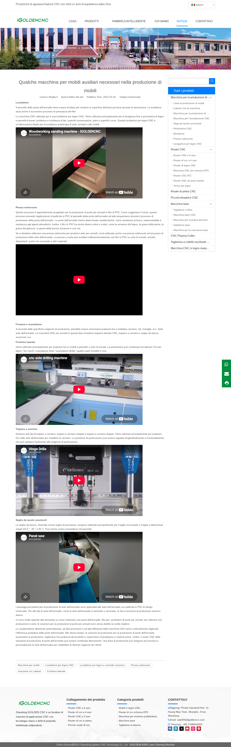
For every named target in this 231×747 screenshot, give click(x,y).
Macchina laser (180, 203)
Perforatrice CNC (183, 128)
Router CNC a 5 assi (184, 155)
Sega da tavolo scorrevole (187, 123)
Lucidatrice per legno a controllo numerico (102, 665)
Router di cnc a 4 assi (185, 160)
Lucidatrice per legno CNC (59, 665)
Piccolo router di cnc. (79, 725)
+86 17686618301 (193, 724)
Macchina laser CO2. (185, 214)
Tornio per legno (182, 185)
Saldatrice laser (182, 225)
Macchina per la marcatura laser (191, 230)
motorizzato (134, 97)
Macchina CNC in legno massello (191, 248)
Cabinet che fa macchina (187, 108)
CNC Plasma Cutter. (183, 235)
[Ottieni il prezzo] (226, 383)
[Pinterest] (199, 729)
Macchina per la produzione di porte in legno (194, 113)
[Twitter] (181, 729)
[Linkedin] (176, 729)
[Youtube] (187, 729)
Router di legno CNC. (185, 165)
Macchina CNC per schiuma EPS (191, 170)
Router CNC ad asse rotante (189, 180)
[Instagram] (193, 729)
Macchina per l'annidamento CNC (192, 118)
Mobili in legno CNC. (130, 708)
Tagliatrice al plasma (130, 725)
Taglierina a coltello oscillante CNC (192, 242)
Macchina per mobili (28, 665)
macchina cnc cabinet (29, 671)
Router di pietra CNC (183, 191)
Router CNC (178, 149)
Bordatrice (179, 133)
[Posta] (226, 373)
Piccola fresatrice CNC (184, 197)
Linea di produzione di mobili (189, 103)
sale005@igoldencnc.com (191, 719)
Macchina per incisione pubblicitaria (138, 716)
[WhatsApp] (226, 364)
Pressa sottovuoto (140, 665)
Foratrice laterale (56, 671)
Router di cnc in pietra (80, 720)
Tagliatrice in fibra (183, 209)
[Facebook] (170, 729)
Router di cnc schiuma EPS (133, 712)
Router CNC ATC (183, 175)
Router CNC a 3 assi (79, 716)
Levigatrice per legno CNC (188, 143)
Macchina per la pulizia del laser (191, 220)
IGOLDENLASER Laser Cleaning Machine (152, 744)
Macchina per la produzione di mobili (193, 97)
